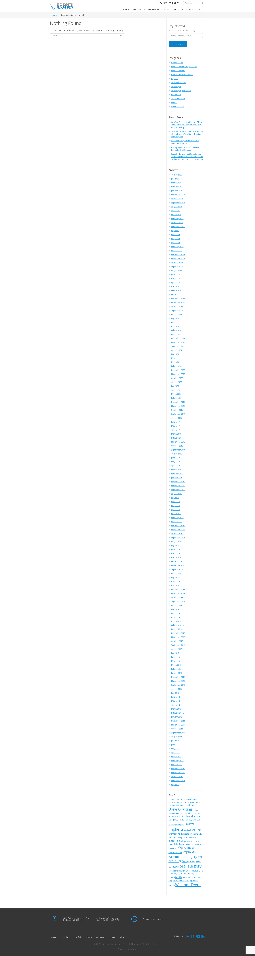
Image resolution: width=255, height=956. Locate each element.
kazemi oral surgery (183, 857)
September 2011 (178, 732)
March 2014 (176, 621)
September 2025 (178, 202)
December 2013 (178, 633)
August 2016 (176, 541)
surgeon (194, 874)
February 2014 (177, 625)
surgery (172, 877)
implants (189, 852)
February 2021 (177, 366)
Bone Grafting (177, 62)
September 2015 (178, 569)
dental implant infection (193, 820)
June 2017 (175, 501)
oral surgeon (178, 861)
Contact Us (177, 9)
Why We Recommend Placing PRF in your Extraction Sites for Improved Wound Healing (186, 125)
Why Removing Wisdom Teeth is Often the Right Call (185, 142)
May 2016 (175, 553)
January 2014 (176, 629)
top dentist (194, 880)
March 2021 (176, 362)
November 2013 (178, 637)
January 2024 (176, 250)
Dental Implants (178, 70)
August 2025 (176, 206)
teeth (178, 877)
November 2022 (178, 302)
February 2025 (177, 218)
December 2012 (178, 677)
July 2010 (175, 784)
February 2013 (177, 669)
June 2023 (175, 274)
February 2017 (177, 517)
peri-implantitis (194, 870)
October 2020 (177, 378)
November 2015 (178, 565)
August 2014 (176, 605)
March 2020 (176, 394)
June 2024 (175, 234)
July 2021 (175, 354)
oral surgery (191, 866)
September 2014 (178, 601)
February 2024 (177, 246)
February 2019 (177, 438)
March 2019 (176, 434)
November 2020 (178, 374)
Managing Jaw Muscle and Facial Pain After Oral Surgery (185, 148)
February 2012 (177, 713)
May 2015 (175, 581)
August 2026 (176, 175)
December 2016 (178, 525)
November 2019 (178, 406)
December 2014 (178, 589)
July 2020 (175, 386)
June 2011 (175, 744)
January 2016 (176, 561)
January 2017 (176, 521)
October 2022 (177, 306)
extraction (174, 840)
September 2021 (178, 346)
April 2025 (175, 210)
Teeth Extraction (178, 98)
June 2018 (175, 457)
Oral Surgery (176, 86)
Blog (201, 9)
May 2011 (175, 748)
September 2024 (178, 226)
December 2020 (178, 370)
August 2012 (176, 689)
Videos (174, 102)
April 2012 (175, 705)
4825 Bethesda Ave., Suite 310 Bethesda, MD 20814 (76, 919)
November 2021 (178, 342)
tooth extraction (181, 880)
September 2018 (178, 450)
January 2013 (176, 673)
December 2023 (178, 254)
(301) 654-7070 (170, 3)
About (124, 9)
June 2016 (175, 549)
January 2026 (176, 190)
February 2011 (177, 760)
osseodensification (177, 870)
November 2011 (178, 725)
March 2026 (176, 182)
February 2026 (177, 186)
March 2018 (176, 469)
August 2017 (176, 493)
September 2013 (178, 645)
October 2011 (177, 728)
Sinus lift (186, 873)
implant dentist (175, 852)
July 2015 (175, 577)
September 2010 (178, 780)
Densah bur (189, 813)
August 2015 (176, 573)
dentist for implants (189, 833)
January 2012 (176, 717)
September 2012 (178, 685)
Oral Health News (178, 82)
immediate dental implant (180, 844)
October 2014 (177, 597)
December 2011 (178, 721)
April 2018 (175, 465)
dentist (187, 830)
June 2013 (175, 657)
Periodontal (176, 94)
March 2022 (176, 326)
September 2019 (178, 414)
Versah (172, 885)
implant (191, 847)
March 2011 (176, 756)
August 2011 (176, 736)
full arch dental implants (189, 841)
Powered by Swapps (127, 949)
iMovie (181, 847)
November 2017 (178, 485)
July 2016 (175, 545)
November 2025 (178, 194)
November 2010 (178, 772)
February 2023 (177, 290)
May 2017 (175, 505)
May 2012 (175, 701)
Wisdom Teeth (177, 106)
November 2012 (178, 681)
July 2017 (175, 497)
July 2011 (175, 740)
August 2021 (176, 350)
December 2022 (178, 298)
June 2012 (175, 697)
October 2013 (177, 641)
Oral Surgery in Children (181, 90)
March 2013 (176, 665)
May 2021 (175, 358)
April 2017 (175, 509)
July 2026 (175, 178)
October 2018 (177, 446)
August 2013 (176, 649)
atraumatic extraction (177, 799)
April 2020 (175, 390)
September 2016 (178, 537)
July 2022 (175, 318)
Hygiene (174, 78)
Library (165, 9)
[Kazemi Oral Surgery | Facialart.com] (62, 6)
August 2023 (176, 270)
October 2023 (177, 262)
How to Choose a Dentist (182, 74)
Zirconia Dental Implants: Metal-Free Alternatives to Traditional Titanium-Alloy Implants (187, 134)
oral (200, 856)
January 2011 (176, 764)
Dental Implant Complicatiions (184, 66)
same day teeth (175, 873)
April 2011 (175, 752)
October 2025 (177, 198)
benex (183, 802)
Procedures (138, 9)
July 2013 (175, 653)
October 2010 (177, 776)
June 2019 (175, 422)
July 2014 (175, 609)
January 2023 (176, 294)
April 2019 (175, 430)
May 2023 (175, 278)
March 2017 (176, 513)
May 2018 (175, 461)
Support (190, 9)
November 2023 (178, 258)
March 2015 (176, 585)
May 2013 (175, 661)
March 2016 (176, 557)
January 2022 (176, 334)
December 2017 (178, 481)
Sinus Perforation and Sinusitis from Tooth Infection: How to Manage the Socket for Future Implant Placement (187, 156)
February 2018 (177, 473)
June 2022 (175, 322)
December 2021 (178, 338)
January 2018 (176, 477)
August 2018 (176, 453)
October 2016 (177, 533)
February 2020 (177, 398)
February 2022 (177, 330)
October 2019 (177, 410)
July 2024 (175, 230)
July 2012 (175, 693)
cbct (181, 813)
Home (54, 15)
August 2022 (176, 314)
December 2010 (178, 768)
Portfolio (153, 9)
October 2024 (177, 222)
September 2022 (178, 310)
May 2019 (175, 426)
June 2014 (175, 613)
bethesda (190, 805)
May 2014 (175, 617)
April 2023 (175, 282)
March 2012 (176, 709)
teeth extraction (189, 877)
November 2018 (178, 442)
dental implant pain (176, 825)
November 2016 (178, 529)
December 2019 (178, 402)
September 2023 (178, 266)
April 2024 (175, 242)
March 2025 (176, 214)
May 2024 (175, 238)
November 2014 (178, 593)
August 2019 (176, 418)
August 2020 (176, 382)
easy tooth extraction (188, 837)
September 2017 (178, 489)
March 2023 (176, 286)
